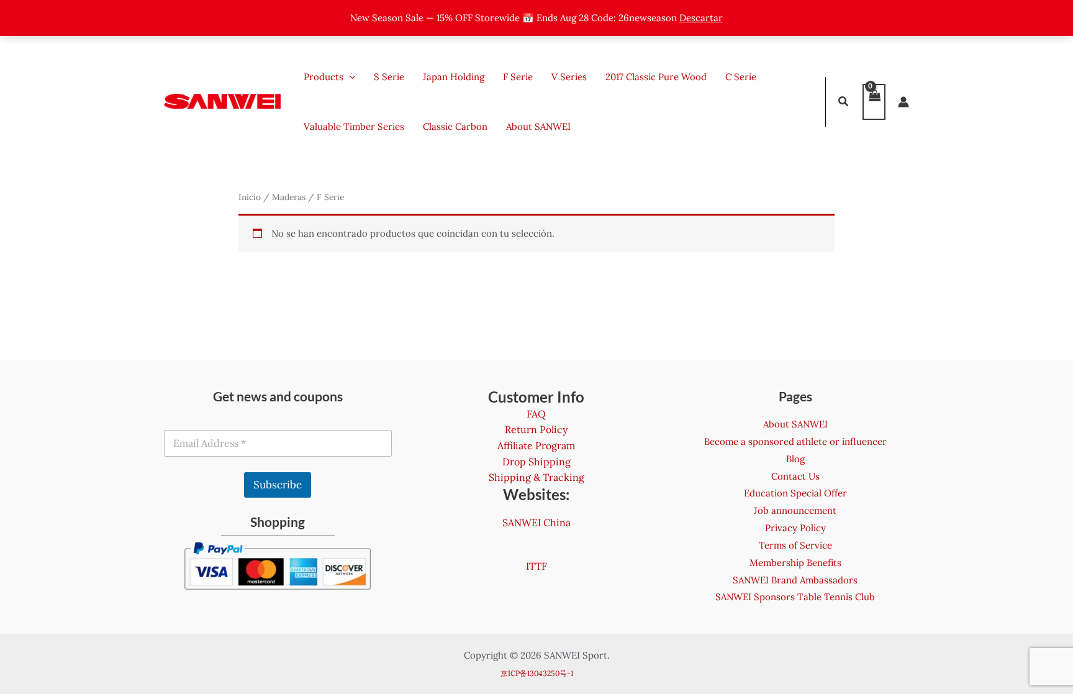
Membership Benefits (795, 562)
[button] (843, 103)
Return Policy (536, 429)
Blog (795, 459)
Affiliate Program (536, 445)
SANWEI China (536, 522)
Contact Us (795, 476)
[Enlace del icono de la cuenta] (903, 101)
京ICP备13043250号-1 (536, 673)
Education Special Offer (795, 493)
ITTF (536, 566)
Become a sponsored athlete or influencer (795, 441)
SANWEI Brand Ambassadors (795, 580)
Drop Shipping (536, 461)
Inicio (249, 197)
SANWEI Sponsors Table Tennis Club (795, 597)
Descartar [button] (701, 18)
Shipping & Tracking (536, 477)
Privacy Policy (795, 528)
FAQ (536, 414)
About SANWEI (795, 424)
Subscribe (277, 484)
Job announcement (795, 510)
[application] (349, 77)
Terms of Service (795, 545)
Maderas (289, 197)
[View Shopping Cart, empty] (874, 102)
